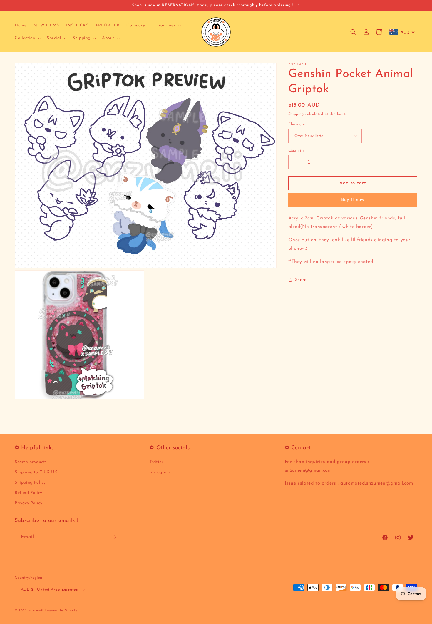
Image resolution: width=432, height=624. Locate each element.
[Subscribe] (113, 537)
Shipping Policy (30, 482)
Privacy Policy (28, 503)
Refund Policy (28, 493)
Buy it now (352, 200)
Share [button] (301, 280)
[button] (138, 25)
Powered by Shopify (61, 610)
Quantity (296, 150)
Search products (31, 462)
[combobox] (402, 32)
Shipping (296, 114)
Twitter (156, 462)
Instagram (160, 472)
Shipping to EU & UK (36, 472)
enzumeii (36, 610)
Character (297, 124)
